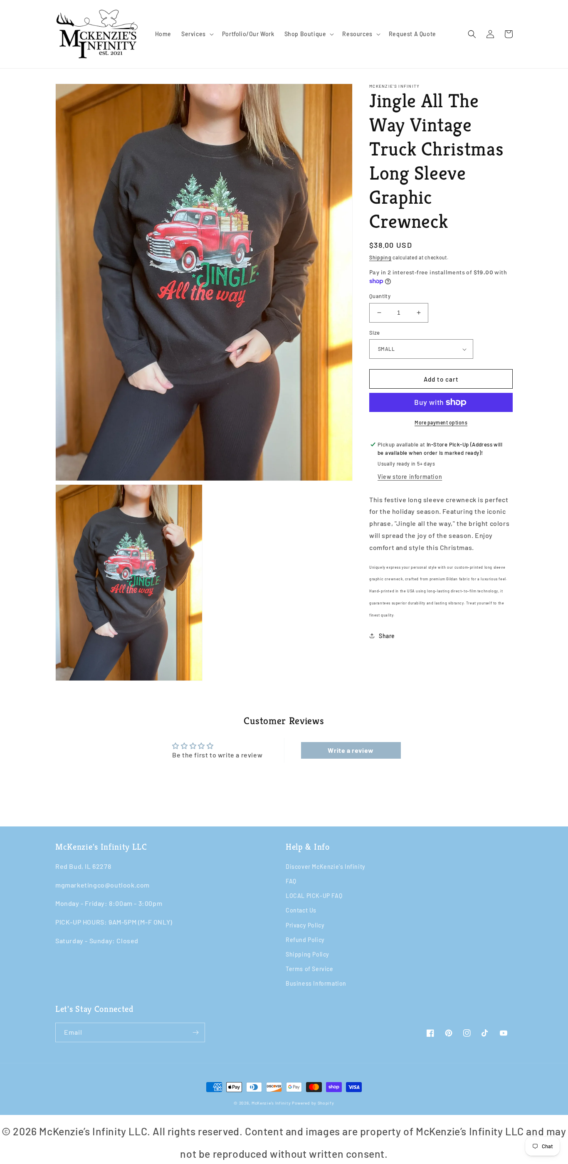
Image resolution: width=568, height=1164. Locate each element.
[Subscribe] (195, 1032)
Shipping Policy (307, 954)
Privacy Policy (305, 925)
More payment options (441, 422)
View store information (410, 476)
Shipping (380, 257)
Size (374, 332)
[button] (196, 34)
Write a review (350, 750)
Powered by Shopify (313, 1102)
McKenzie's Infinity (271, 1102)
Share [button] (387, 635)
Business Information (316, 983)
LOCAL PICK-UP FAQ (314, 895)
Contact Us (301, 910)
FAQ (291, 881)
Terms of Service (309, 968)
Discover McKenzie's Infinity (325, 866)
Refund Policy (305, 939)
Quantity (379, 296)
